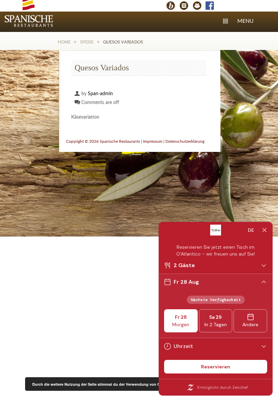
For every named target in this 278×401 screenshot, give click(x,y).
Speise (87, 42)
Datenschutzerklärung (184, 141)
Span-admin (100, 93)
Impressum (152, 141)
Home (64, 42)
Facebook (213, 6)
